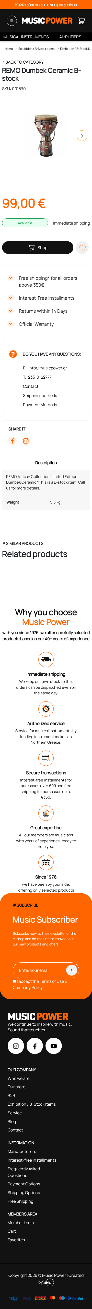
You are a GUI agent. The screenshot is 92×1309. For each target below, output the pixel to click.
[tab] (46, 463)
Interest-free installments (32, 1160)
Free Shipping (20, 1201)
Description (46, 462)
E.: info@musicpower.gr (45, 368)
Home (9, 48)
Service (15, 1113)
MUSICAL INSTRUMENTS (26, 37)
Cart (12, 1231)
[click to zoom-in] (46, 136)
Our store (16, 1087)
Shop (42, 247)
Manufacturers (22, 1151)
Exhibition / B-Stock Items (36, 48)
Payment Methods (40, 404)
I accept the (40, 984)
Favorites (16, 1240)
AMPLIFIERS (70, 37)
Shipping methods (40, 395)
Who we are (18, 1078)
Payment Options (24, 1184)
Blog (12, 1121)
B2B (11, 1095)
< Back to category (23, 62)
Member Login (21, 1222)
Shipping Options (24, 1192)
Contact (30, 386)
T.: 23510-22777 (37, 377)
